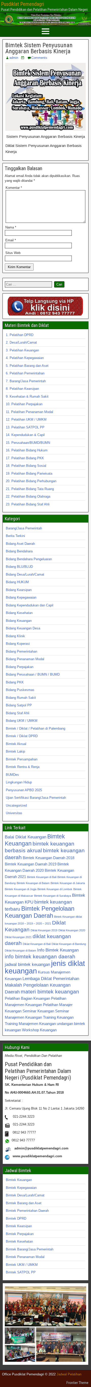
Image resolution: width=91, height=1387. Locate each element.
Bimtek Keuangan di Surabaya (52, 895)
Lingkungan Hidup (19, 782)
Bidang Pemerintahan (21, 651)
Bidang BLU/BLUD (19, 567)
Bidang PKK (15, 682)
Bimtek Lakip (15, 751)
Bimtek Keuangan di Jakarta (68, 883)
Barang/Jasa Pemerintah (24, 528)
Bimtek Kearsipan (19, 1226)
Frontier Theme (77, 1382)
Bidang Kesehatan (19, 613)
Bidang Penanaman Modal (25, 659)
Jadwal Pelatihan (69, 1374)
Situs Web (12, 253)
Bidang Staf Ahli (17, 713)
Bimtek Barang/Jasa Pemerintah (29, 1249)
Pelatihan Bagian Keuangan (27, 998)
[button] (45, 1306)
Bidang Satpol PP (19, 705)
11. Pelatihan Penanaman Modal (29, 412)
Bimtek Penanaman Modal (25, 1257)
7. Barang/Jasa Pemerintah (26, 381)
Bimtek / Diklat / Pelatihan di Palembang (35, 728)
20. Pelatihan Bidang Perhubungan (31, 481)
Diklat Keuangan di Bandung (69, 943)
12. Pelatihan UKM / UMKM (26, 419)
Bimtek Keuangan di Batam (33, 883)
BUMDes (12, 775)
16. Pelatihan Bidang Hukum (27, 450)
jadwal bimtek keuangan (27, 964)
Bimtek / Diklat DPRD (22, 736)
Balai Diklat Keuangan (25, 836)
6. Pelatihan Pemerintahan (25, 373)
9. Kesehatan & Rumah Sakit (27, 396)
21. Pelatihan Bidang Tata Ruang (30, 489)
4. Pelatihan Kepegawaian (25, 358)
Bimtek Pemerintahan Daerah (27, 1211)
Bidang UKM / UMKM (21, 721)
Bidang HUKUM (17, 582)
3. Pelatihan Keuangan (22, 350)
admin (13, 58)
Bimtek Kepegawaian (21, 1188)
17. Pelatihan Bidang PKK (25, 458)
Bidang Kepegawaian (21, 597)
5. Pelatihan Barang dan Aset (27, 366)
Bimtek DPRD (16, 1218)
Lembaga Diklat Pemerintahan (50, 978)
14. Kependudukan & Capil (25, 435)
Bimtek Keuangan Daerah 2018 (48, 858)
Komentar (14, 188)
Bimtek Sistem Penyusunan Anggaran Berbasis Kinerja (39, 48)
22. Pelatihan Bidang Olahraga (28, 496)
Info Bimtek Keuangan (58, 950)
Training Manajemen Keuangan (30, 1023)
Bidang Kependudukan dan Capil (29, 605)
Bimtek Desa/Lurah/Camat (25, 1195)
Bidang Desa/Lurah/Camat (25, 574)
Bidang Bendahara (19, 551)
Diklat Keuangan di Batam (20, 950)
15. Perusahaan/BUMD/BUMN (28, 443)
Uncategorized (16, 805)
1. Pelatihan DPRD (19, 335)
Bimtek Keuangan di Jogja (20, 889)
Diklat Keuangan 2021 (18, 937)
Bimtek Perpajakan (20, 1234)
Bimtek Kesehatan (19, 1241)
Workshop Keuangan (39, 1030)
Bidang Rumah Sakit (21, 698)
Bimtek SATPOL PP (21, 1272)
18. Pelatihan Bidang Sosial (26, 466)
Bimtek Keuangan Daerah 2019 (30, 864)
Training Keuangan (58, 1017)
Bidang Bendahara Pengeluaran (29, 559)
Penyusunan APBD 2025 (24, 790)
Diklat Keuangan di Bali (37, 943)
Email (10, 240)
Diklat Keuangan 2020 (71, 930)
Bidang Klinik (15, 636)
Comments (39, 58)
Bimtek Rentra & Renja (22, 767)
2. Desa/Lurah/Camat (21, 342)
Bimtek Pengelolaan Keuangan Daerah (39, 912)
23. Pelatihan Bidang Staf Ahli (28, 504)
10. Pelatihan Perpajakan (24, 404)
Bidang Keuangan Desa (23, 628)
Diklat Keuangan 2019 (44, 930)
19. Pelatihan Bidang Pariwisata (29, 473)
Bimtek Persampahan (21, 759)
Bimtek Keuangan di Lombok (54, 889)
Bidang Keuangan (19, 621)
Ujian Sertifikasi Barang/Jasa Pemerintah (36, 798)
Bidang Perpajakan (19, 667)
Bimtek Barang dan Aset (23, 1203)
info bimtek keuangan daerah (40, 956)
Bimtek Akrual (16, 744)
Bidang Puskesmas (20, 690)
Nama (10, 227)
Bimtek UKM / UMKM (22, 1265)
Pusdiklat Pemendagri (22, 4)
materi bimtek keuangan (50, 991)
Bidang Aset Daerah (20, 544)
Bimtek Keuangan (19, 1180)
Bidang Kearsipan (19, 590)
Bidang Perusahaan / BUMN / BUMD (33, 674)
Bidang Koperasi (18, 644)
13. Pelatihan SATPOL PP (25, 427)
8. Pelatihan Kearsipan (22, 389)
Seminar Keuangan (38, 1011)
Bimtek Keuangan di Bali (41, 877)
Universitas (14, 813)
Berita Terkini (15, 536)
